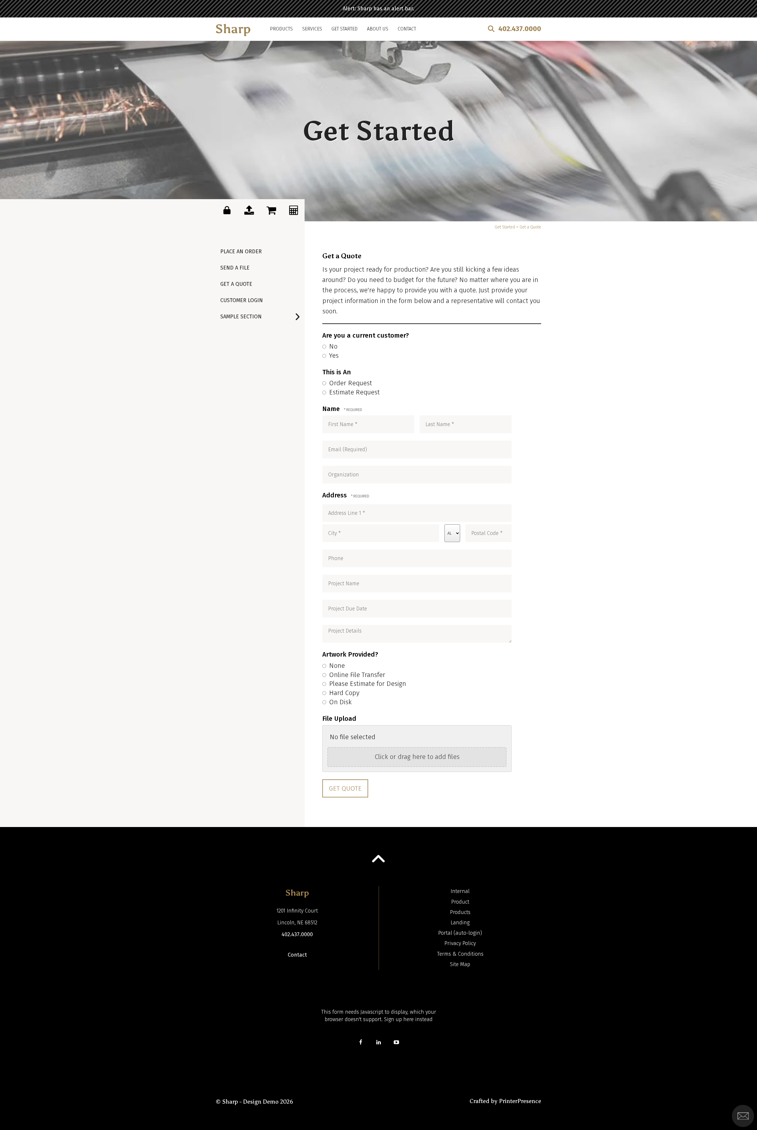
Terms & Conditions (460, 954)
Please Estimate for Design (366, 684)
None (336, 666)
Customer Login (241, 300)
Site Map (460, 964)
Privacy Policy (460, 943)
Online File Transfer (356, 675)
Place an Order (241, 251)
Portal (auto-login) (460, 933)
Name (332, 409)
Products (281, 29)
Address (335, 495)
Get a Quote (236, 284)
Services (312, 29)
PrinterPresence (520, 1101)
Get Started (344, 29)
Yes (333, 356)
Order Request (349, 383)
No (332, 346)
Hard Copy (343, 693)
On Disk (339, 702)
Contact (407, 29)
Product (460, 902)
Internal (460, 891)
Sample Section (241, 316)
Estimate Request (353, 392)
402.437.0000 (519, 29)
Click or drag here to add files (417, 757)
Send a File (235, 268)
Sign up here (399, 1019)
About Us (377, 29)
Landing (460, 922)
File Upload (339, 719)
